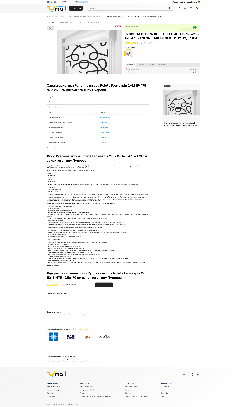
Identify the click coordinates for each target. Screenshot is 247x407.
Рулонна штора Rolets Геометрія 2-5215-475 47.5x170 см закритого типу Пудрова (181, 124)
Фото (79, 22)
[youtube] (198, 374)
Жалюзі (66, 315)
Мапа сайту (164, 393)
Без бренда (58, 360)
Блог (162, 396)
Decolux (74, 360)
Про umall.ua (164, 387)
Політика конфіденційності (56, 390)
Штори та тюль (76, 315)
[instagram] (191, 374)
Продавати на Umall (87, 390)
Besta (49, 360)
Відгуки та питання (93, 22)
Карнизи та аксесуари (54, 315)
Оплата (127, 390)
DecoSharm (82, 360)
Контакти (163, 390)
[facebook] (184, 374)
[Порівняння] (185, 8)
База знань (51, 393)
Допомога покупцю (131, 387)
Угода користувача (53, 387)
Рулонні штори (88, 315)
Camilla (66, 360)
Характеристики (66, 22)
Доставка (128, 393)
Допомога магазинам (87, 387)
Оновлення (51, 396)
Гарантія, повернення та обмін (136, 396)
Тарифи (82, 393)
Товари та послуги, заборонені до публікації (95, 396)
